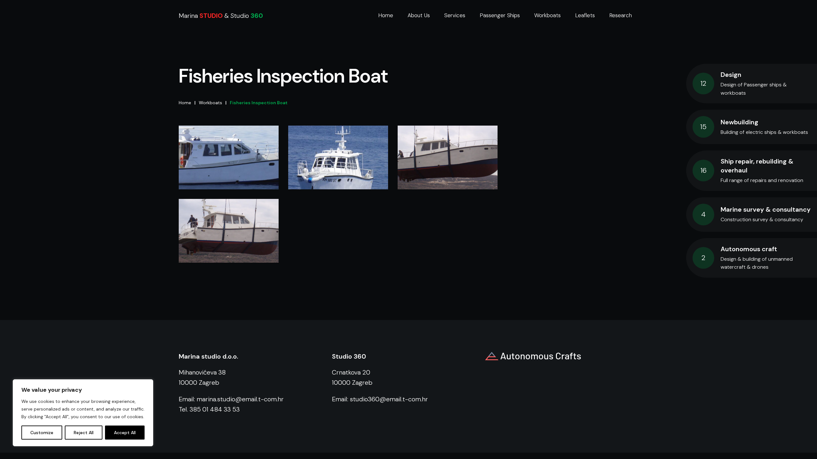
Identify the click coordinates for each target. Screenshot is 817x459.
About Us (419, 15)
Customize (41, 432)
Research (620, 15)
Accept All (125, 432)
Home (385, 15)
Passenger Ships (500, 15)
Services (454, 15)
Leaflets (585, 15)
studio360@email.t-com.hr (389, 399)
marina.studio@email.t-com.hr (240, 399)
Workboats (547, 15)
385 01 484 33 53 (215, 409)
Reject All (84, 432)
